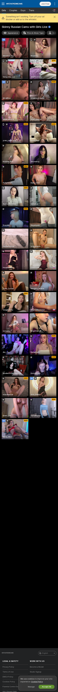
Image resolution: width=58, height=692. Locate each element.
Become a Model (37, 667)
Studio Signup (35, 672)
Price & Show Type (35, 33)
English (45, 653)
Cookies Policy (9, 682)
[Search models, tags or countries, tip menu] (54, 11)
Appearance (13, 33)
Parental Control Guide (12, 687)
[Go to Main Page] (17, 4)
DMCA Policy (8, 677)
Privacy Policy (8, 667)
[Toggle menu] (3, 4)
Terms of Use (8, 672)
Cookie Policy (37, 682)
